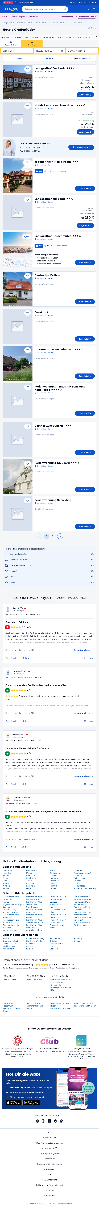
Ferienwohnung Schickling (53, 500)
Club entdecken (66, 17)
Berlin (52, 946)
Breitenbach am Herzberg (85, 888)
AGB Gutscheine (49, 1180)
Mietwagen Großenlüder (61, 987)
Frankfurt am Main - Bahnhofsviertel (82, 913)
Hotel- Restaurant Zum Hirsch (55, 105)
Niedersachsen (9, 943)
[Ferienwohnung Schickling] (17, 513)
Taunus (6, 902)
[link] (88, 9)
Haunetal (77, 880)
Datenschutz (49, 1159)
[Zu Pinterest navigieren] (56, 1121)
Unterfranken (32, 907)
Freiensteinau (79, 878)
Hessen (29, 946)
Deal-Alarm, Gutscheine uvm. (49, 1143)
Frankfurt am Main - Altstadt (58, 926)
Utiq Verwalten (49, 1169)
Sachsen (30, 949)
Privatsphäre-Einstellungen (49, 1164)
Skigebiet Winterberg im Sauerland (13, 905)
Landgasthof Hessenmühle (53, 236)
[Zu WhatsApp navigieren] (62, 1121)
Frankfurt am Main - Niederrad (11, 916)
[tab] (10, 43)
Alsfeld (29, 880)
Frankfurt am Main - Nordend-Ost (58, 921)
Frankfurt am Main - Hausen (58, 905)
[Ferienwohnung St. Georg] (17, 476)
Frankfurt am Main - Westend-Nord (82, 923)
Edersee (53, 902)
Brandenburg (56, 938)
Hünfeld (53, 888)
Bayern (6, 938)
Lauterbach (8, 870)
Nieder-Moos (79, 886)
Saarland (54, 949)
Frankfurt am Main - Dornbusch (58, 916)
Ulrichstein (31, 878)
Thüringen (54, 941)
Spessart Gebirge (10, 909)
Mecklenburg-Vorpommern (9, 947)
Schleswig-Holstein (11, 941)
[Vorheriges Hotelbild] (6, 82)
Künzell (53, 870)
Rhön (52, 912)
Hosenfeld (7, 873)
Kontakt (71, 2)
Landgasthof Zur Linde (50, 68)
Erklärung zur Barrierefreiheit (49, 1185)
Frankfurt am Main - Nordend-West (35, 898)
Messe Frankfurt (10, 930)
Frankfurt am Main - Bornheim (35, 910)
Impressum (49, 1195)
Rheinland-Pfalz (33, 943)
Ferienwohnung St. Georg (52, 462)
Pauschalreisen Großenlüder (57, 983)
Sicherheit (49, 1190)
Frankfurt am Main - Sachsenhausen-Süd (35, 921)
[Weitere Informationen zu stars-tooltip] (74, 68)
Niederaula (78, 875)
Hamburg (78, 938)
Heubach (54, 878)
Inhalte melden (49, 1138)
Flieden (77, 883)
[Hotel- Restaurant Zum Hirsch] (17, 119)
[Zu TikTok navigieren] (49, 1121)
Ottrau (29, 888)
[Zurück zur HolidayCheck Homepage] (10, 9)
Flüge (52, 990)
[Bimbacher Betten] (17, 289)
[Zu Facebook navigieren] (37, 1121)
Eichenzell (78, 870)
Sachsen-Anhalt (57, 943)
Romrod (53, 886)
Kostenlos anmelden (86, 17)
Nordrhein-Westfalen (35, 941)
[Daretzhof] (17, 326)
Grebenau (54, 880)
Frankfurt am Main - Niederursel (35, 926)
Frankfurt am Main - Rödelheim (11, 926)
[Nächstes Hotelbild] (29, 82)
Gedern (6, 878)
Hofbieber (30, 875)
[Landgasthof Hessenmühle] (17, 249)
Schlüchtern (55, 873)
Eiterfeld (6, 875)
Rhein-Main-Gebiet (11, 912)
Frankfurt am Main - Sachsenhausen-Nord (83, 898)
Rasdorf (53, 875)
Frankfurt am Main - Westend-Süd (11, 898)
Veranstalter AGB (49, 1148)
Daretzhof (41, 312)
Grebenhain (31, 870)
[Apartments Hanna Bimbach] (17, 363)
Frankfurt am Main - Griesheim (82, 908)
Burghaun (30, 883)
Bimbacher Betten (47, 275)
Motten (29, 873)
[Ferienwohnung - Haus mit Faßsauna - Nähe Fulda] (17, 400)
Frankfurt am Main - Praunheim (11, 921)
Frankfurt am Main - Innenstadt (82, 918)
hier (90, 37)
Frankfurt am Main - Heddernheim (82, 903)
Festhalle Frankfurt (58, 909)
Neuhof (6, 883)
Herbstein (30, 886)
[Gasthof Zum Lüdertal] (17, 439)
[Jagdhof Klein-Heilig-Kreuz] (17, 175)
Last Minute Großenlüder (61, 980)
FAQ (50, 1132)
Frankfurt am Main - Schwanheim (35, 903)
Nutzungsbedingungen (49, 1153)
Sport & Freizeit (9, 980)
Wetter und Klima (34, 980)
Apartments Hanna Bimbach (54, 349)
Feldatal (6, 888)
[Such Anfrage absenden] (65, 9)
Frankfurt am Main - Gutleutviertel (58, 898)
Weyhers (6, 886)
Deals (7, 2)
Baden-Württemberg (35, 938)
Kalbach (53, 883)
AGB (49, 1174)
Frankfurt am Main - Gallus (35, 916)
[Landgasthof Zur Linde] (17, 82)
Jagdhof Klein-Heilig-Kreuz (53, 161)
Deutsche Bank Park (34, 930)
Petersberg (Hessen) (82, 873)
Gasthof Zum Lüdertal (49, 425)
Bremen (77, 941)
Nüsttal (6, 880)
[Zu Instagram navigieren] (43, 1121)
